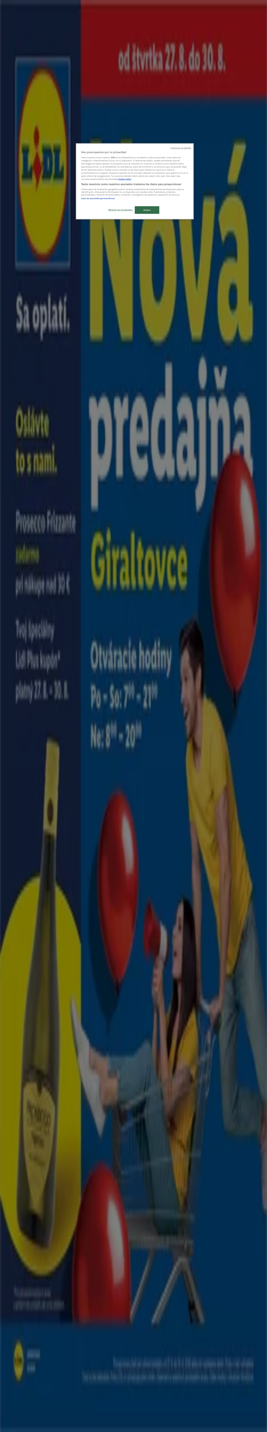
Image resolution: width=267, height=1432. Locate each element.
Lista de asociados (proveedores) (98, 198)
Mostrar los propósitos (120, 209)
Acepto (147, 210)
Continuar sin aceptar (181, 148)
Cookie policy (124, 179)
